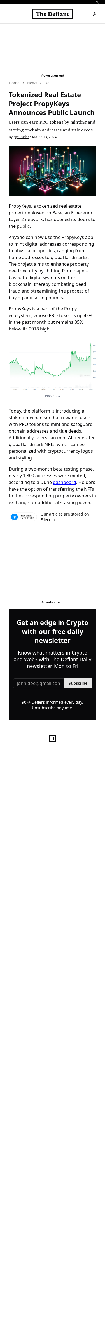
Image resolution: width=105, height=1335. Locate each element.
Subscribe (78, 683)
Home (14, 82)
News (32, 82)
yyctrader (21, 137)
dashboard (64, 482)
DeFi (49, 82)
